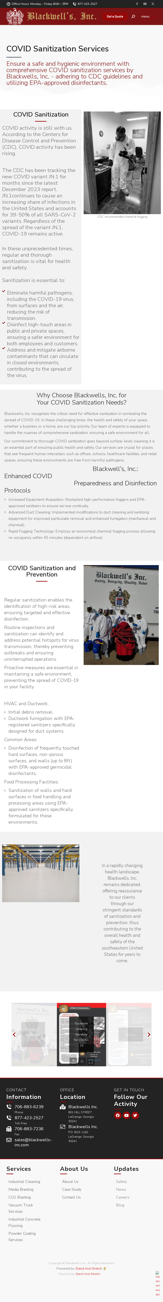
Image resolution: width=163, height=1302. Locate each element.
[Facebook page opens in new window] (137, 4)
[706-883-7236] (8, 1128)
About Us (74, 1169)
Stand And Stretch (88, 1268)
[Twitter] (135, 1115)
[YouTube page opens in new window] (145, 4)
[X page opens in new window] (153, 4)
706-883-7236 (29, 1129)
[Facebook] (118, 1115)
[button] (14, 1034)
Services (18, 1169)
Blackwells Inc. (83, 1107)
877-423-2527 (87, 4)
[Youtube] (126, 1115)
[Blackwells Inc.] (62, 1106)
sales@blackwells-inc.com (33, 1142)
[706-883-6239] (8, 1106)
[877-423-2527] (8, 1117)
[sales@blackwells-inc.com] (8, 1139)
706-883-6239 (29, 1107)
